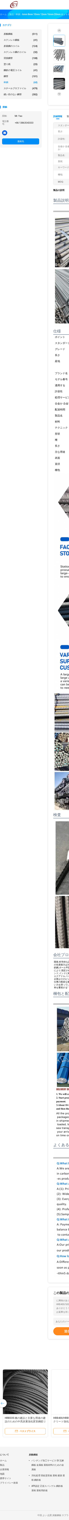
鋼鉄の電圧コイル (21, 70)
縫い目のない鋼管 (21, 94)
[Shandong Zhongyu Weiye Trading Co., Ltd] (14, 5)
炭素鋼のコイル (21, 46)
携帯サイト (5, 1478)
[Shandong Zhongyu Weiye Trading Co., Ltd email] (4, 132)
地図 (2, 1474)
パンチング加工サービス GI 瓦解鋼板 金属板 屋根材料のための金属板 (47, 1465)
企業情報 (4, 1469)
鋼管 (21, 76)
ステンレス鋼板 (21, 40)
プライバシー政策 (9, 1483)
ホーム (3, 1460)
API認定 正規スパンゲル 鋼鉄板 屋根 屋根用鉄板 (47, 1488)
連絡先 (20, 141)
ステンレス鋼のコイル (21, 52)
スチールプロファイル (21, 88)
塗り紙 (21, 64)
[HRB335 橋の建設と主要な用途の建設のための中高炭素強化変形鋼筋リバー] (25, 1392)
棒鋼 (21, 82)
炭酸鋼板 (21, 34)
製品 (2, 1465)
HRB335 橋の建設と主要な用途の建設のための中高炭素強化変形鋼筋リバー (25, 1421)
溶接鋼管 (21, 58)
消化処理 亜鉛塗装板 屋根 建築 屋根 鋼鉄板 (48, 1477)
